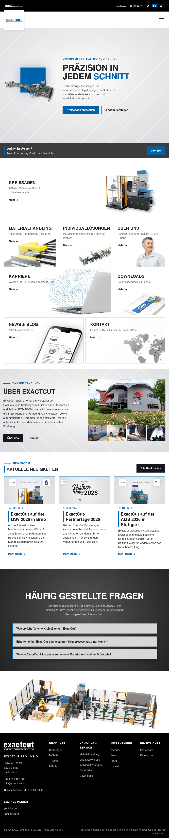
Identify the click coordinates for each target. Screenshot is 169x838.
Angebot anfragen (117, 110)
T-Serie (53, 761)
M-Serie (53, 755)
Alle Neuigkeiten (151, 468)
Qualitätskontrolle (90, 759)
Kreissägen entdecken (81, 110)
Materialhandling (89, 754)
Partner (114, 761)
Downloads (86, 776)
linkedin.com (11, 814)
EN (148, 5)
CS (161, 5)
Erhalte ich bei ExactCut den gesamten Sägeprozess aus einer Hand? (61, 641)
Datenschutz (147, 755)
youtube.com (11, 808)
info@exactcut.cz (119, 5)
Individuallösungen (91, 765)
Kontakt (156, 150)
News (113, 755)
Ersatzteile (86, 770)
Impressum (146, 750)
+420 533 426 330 (135, 5)
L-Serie (53, 766)
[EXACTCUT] (14, 20)
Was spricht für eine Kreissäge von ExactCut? (46, 628)
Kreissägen (56, 750)
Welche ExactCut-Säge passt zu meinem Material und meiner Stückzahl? (63, 654)
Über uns (13, 438)
